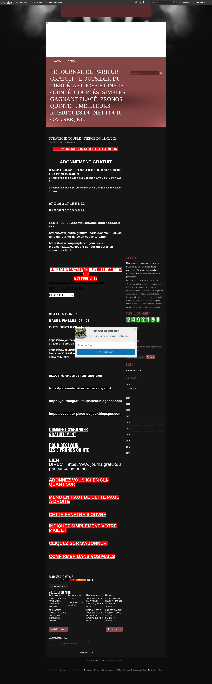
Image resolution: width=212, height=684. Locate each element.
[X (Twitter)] (140, 2)
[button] (105, 331)
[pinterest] (144, 2)
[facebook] (136, 2)
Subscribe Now (106, 351)
